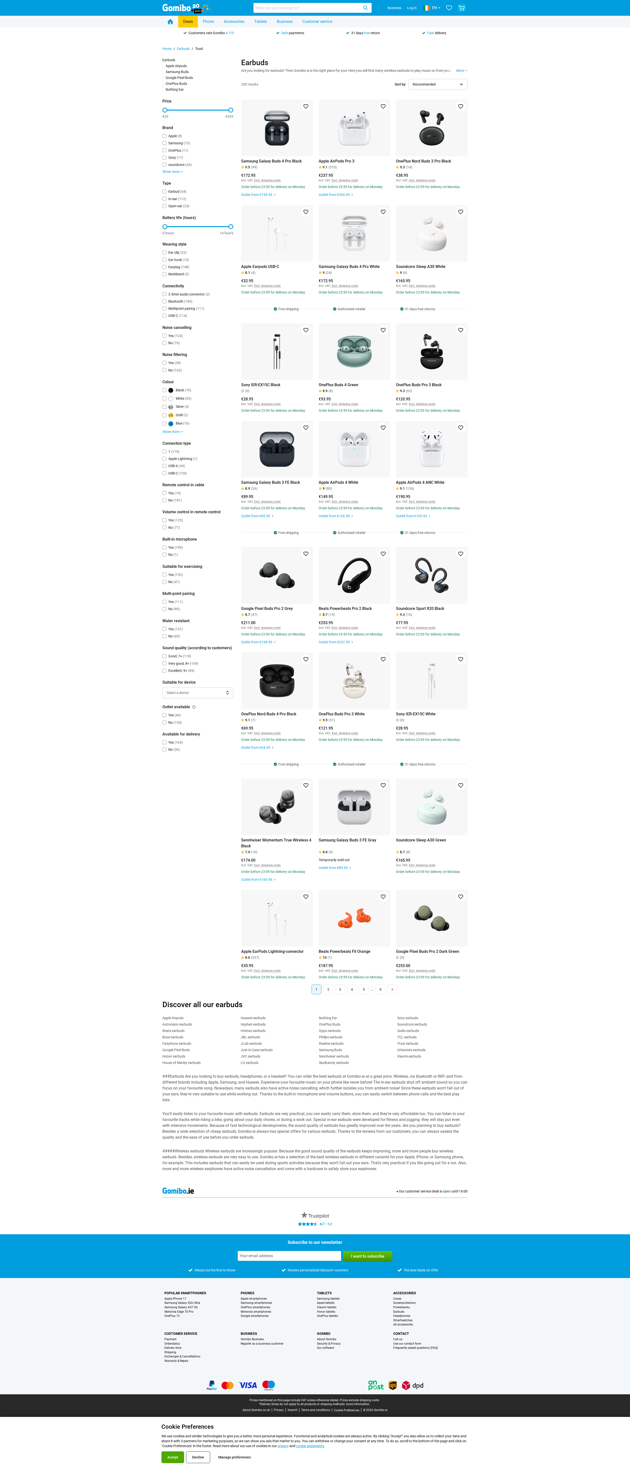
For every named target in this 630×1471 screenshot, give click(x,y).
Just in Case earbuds (257, 1050)
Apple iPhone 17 (175, 1298)
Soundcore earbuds (412, 1024)
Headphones (401, 1316)
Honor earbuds (173, 1056)
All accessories (403, 1324)
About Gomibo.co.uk (256, 1410)
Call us (397, 1339)
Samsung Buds (177, 72)
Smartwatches (402, 1320)
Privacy (279, 1410)
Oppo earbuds (330, 1031)
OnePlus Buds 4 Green (338, 384)
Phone (208, 21)
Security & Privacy (329, 1343)
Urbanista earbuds (411, 1050)
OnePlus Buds (176, 84)
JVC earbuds (250, 1056)
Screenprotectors (404, 1303)
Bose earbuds (172, 1037)
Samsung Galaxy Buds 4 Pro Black (271, 161)
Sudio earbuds (408, 1031)
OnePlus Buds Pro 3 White (342, 714)
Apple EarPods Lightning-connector (272, 951)
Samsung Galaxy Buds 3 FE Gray (347, 840)
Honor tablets (326, 1311)
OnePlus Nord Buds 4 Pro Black (268, 714)
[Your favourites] (449, 8)
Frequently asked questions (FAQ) (415, 1348)
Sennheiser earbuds (334, 1056)
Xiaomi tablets (326, 1307)
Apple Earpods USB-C (260, 266)
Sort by (400, 84)
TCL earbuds (407, 1037)
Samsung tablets (328, 1298)
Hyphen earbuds (253, 1024)
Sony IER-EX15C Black (260, 384)
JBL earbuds (250, 1037)
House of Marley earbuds (181, 1063)
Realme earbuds (331, 1043)
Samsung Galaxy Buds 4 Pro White (349, 266)
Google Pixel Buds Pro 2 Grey (267, 608)
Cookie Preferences (346, 1410)
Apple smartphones (254, 1298)
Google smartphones (254, 1316)
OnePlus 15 (172, 1316)
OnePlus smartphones (255, 1307)
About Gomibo (326, 1339)
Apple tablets (325, 1303)
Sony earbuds (407, 1018)
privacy (283, 1446)
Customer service (317, 21)
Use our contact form (407, 1343)
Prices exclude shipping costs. (360, 1400)
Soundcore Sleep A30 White (420, 266)
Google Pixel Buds (179, 78)
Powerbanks (401, 1307)
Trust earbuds (407, 1043)
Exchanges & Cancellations (182, 1356)
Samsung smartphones (256, 1303)
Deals (188, 21)
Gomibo (324, 1334)
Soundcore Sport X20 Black (420, 608)
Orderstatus (172, 1343)
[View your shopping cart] (462, 8)
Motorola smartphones (256, 1311)
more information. (358, 1404)
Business (394, 8)
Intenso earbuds (253, 1031)
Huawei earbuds (253, 1018)
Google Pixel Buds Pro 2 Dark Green (427, 951)
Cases (397, 1298)
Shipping (170, 1352)
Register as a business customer (262, 1343)
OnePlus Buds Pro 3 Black (418, 384)
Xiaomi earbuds (409, 1056)
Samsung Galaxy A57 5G (181, 1307)
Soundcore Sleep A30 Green (421, 840)
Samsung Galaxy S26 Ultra (182, 1303)
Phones (247, 1293)
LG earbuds (249, 1063)
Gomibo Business (252, 1339)
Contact (401, 1334)
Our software (325, 1348)
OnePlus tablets (327, 1316)
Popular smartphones (185, 1293)
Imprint (292, 1410)
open (447, 1191)
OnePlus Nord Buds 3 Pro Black (423, 161)
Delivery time (172, 1348)
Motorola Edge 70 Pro (178, 1311)
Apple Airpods (176, 66)
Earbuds (183, 49)
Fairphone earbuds (176, 1043)
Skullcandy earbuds (334, 1063)
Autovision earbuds (177, 1024)
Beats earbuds (173, 1031)
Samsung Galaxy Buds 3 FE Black (270, 482)
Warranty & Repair (176, 1361)
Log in (412, 8)
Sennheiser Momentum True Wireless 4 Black (276, 843)
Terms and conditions (315, 1410)
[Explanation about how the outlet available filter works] (194, 707)
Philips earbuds (330, 1037)
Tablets (260, 21)
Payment (170, 1339)
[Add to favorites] (306, 106)
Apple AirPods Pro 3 (336, 161)
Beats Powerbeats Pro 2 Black (345, 608)
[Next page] (392, 989)
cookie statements (310, 1446)
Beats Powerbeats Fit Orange (344, 951)
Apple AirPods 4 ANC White (420, 482)
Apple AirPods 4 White (338, 482)
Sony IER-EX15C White (416, 714)
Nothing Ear (175, 89)
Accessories (234, 21)
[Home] (170, 22)
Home (167, 49)
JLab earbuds (251, 1043)
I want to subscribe (367, 1256)
